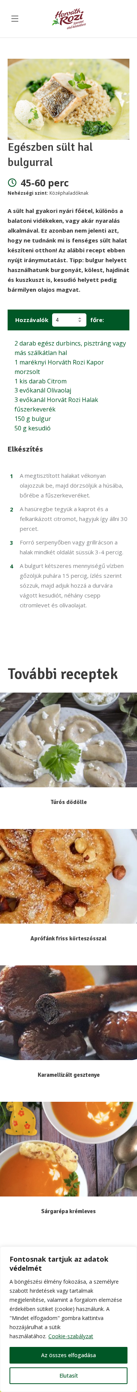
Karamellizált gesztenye (69, 1074)
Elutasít (68, 1375)
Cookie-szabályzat (70, 1336)
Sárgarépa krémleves (68, 1211)
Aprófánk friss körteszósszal (68, 938)
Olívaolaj (42, 390)
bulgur (32, 418)
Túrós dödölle (69, 802)
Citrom (40, 381)
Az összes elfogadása (68, 1355)
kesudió (32, 428)
